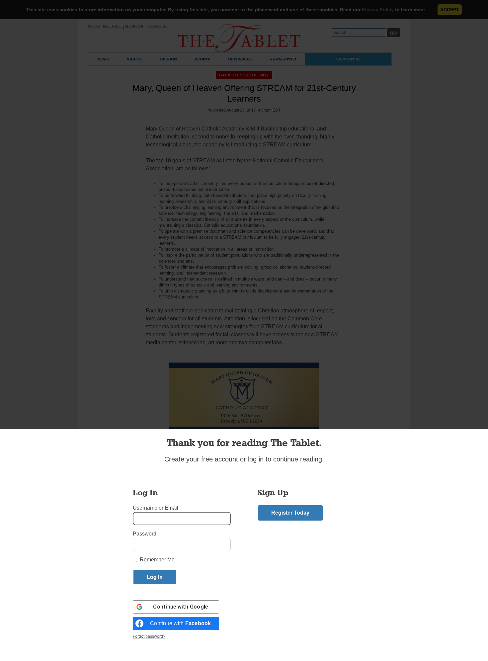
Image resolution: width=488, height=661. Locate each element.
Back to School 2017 (244, 75)
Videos (134, 58)
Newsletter (283, 58)
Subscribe (134, 26)
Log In (94, 26)
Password (144, 534)
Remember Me (157, 559)
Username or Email (155, 508)
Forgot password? (149, 636)
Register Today (290, 513)
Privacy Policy (378, 9)
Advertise (112, 26)
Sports (202, 58)
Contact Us (158, 26)
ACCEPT (449, 9)
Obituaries (240, 58)
